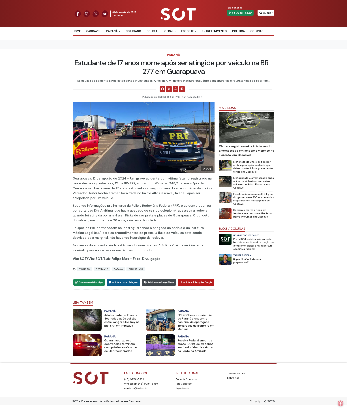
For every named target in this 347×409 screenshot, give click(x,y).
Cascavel (93, 31)
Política (238, 31)
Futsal (190, 49)
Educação (175, 49)
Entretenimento (214, 31)
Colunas (257, 31)
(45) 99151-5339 (240, 13)
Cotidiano (133, 31)
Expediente (182, 388)
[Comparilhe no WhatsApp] (175, 89)
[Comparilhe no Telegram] (182, 89)
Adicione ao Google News (161, 282)
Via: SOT (80, 258)
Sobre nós (233, 377)
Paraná (112, 31)
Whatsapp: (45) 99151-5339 (141, 383)
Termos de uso (236, 373)
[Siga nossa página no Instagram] (86, 13)
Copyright (257, 401)
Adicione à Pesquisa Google (197, 282)
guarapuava (135, 269)
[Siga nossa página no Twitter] (95, 13)
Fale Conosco (184, 383)
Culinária (175, 37)
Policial (153, 31)
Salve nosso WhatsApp (91, 282)
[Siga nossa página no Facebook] (77, 13)
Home (77, 31)
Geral (168, 31)
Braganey (117, 37)
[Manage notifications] (340, 403)
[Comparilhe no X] (169, 89)
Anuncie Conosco (186, 379)
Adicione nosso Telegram (125, 282)
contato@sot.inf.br (135, 388)
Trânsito (84, 269)
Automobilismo (196, 37)
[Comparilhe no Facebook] (162, 89)
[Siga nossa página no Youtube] (104, 13)
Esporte (187, 31)
